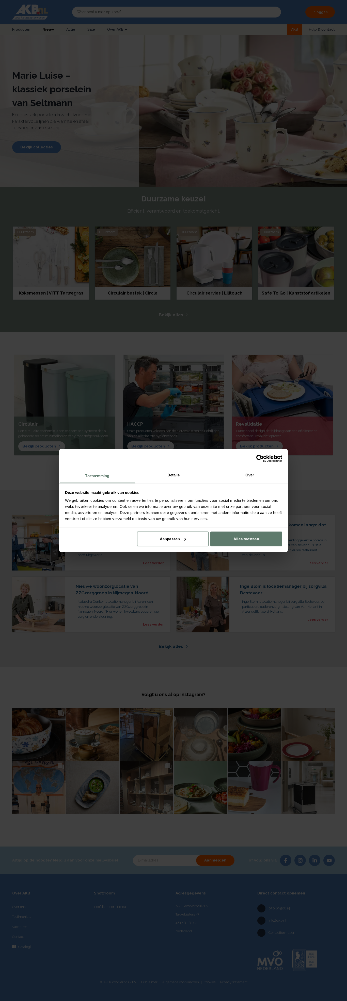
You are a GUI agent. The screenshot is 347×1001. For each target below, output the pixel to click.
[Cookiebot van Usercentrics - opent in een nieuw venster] (260, 458)
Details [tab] (173, 475)
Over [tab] (249, 475)
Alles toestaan (246, 539)
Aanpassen (170, 539)
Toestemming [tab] (97, 476)
